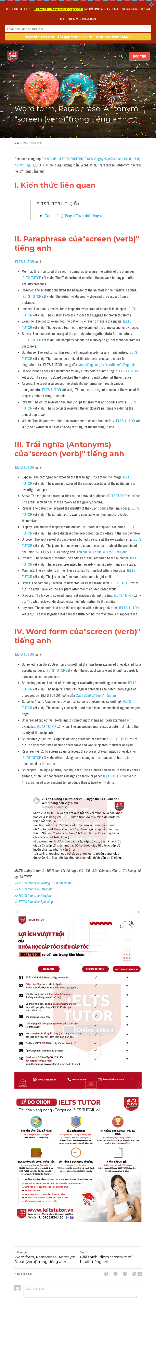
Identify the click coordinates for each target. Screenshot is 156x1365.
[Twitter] (116, 1274)
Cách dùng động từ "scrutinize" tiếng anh (106, 364)
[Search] (121, 56)
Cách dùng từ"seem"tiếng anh (96, 695)
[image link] (12, 56)
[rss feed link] (140, 1274)
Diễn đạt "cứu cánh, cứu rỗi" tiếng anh (101, 551)
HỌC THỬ (139, 56)
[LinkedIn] (125, 1274)
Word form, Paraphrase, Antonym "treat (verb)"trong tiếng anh (45, 1259)
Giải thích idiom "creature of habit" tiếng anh (105, 1259)
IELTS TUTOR (24, 261)
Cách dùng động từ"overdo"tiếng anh (75, 216)
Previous (22, 1252)
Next (82, 1252)
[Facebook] (106, 1274)
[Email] (134, 1274)
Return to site (24, 1274)
